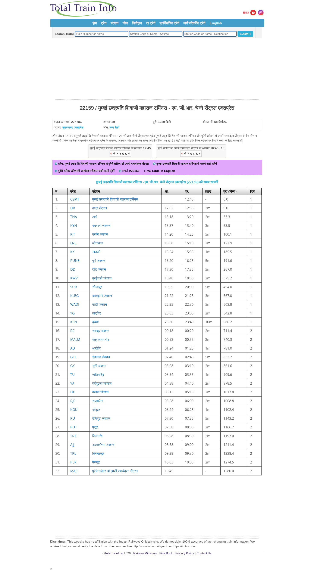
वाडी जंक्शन (99, 304)
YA (72, 383)
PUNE (74, 260)
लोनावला (97, 243)
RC (72, 330)
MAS (73, 471)
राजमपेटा (97, 400)
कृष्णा (95, 322)
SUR (73, 287)
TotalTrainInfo (114, 553)
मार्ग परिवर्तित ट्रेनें (194, 23)
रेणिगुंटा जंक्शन (101, 418)
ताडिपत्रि (98, 374)
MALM (75, 339)
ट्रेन (103, 23)
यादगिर (96, 313)
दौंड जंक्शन (99, 269)
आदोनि (96, 348)
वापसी (130, 171)
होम (94, 23)
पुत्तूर (95, 427)
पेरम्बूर (96, 462)
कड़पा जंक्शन (100, 392)
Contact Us (204, 553)
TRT (73, 436)
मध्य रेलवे (114, 127)
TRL (73, 453)
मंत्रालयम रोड (101, 339)
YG (72, 313)
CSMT (74, 199)
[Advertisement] (157, 69)
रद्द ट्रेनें (150, 23)
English (216, 23)
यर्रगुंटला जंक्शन (102, 383)
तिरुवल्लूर (98, 453)
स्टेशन (114, 23)
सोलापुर (97, 287)
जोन (125, 23)
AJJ (72, 444)
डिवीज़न (137, 23)
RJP (72, 400)
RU (72, 418)
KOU (74, 409)
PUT (73, 427)
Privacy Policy (184, 553)
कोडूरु (96, 409)
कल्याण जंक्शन (101, 225)
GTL (73, 357)
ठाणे (94, 216)
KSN (73, 322)
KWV (74, 278)
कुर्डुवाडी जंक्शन (102, 278)
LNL (73, 243)
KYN (73, 225)
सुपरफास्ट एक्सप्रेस (72, 127)
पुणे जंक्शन (98, 260)
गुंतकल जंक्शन (101, 357)
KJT (72, 234)
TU (72, 374)
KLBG (74, 295)
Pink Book (166, 553)
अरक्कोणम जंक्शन (103, 444)
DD (72, 269)
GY (72, 365)
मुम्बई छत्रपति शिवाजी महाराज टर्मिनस (115, 199)
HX (72, 392)
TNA (73, 216)
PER (73, 462)
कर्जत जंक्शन (100, 234)
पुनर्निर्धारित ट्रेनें (169, 23)
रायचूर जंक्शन (100, 330)
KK (72, 251)
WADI (74, 304)
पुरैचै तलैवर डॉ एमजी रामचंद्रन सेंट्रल (115, 471)
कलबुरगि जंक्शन (102, 295)
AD (72, 348)
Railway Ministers (145, 553)
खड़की (96, 251)
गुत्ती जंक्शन (99, 365)
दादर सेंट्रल (99, 208)
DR (72, 208)
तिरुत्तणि (97, 436)
